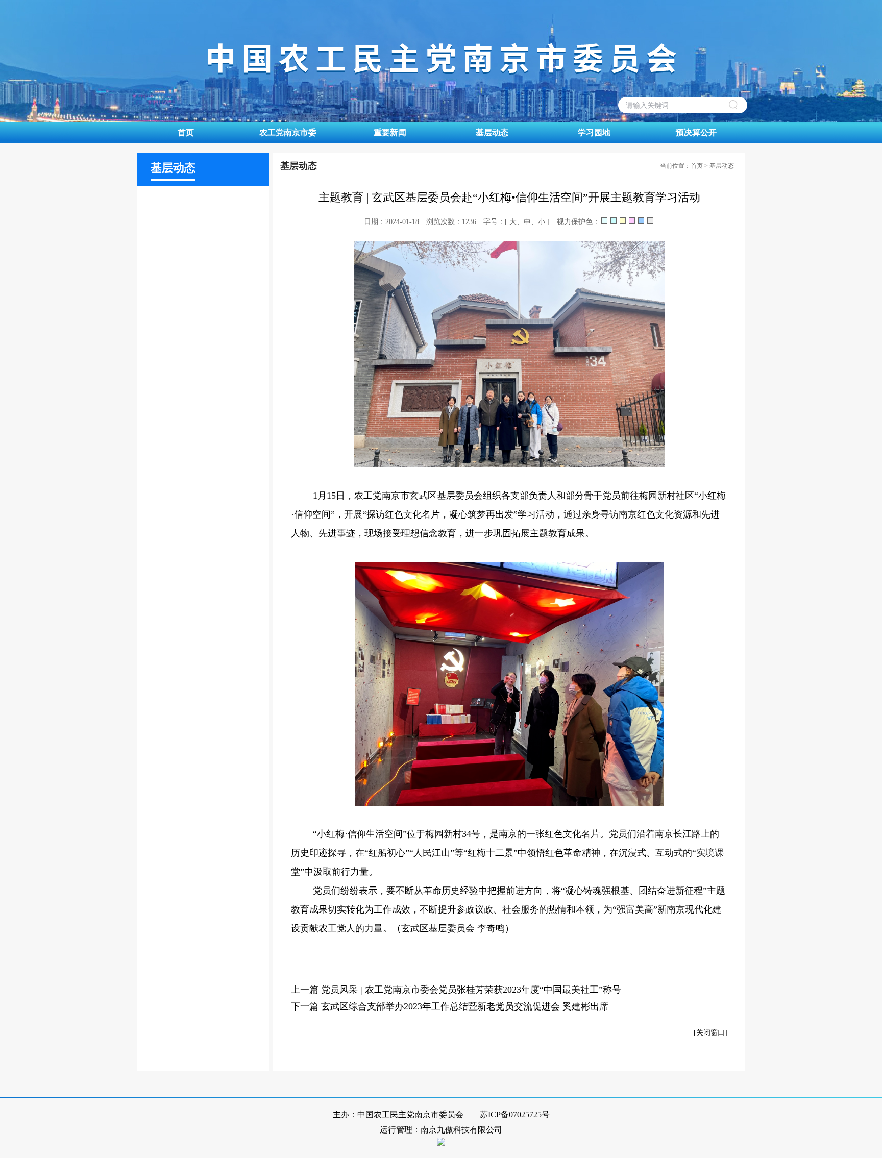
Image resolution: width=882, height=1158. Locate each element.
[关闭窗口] (710, 1033)
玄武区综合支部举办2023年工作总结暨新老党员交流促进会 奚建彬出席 (464, 1006)
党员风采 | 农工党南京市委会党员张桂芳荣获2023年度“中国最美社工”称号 (471, 989)
